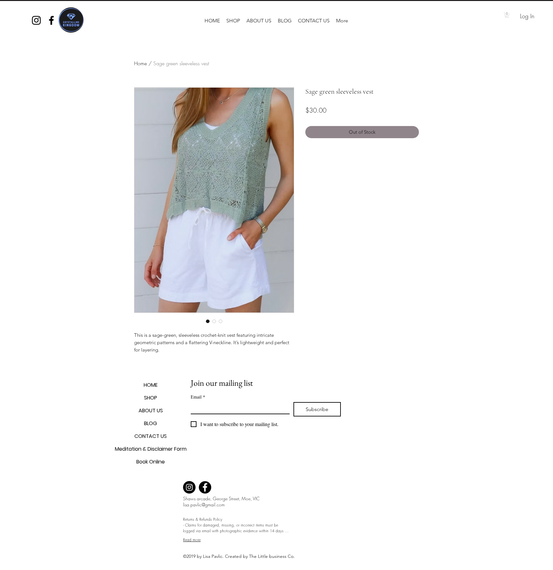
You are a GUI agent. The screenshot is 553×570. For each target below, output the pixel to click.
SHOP (150, 397)
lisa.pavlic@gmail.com (204, 505)
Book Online (150, 461)
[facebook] (51, 20)
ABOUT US (151, 410)
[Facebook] (205, 487)
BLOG (150, 423)
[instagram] (36, 20)
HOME (151, 385)
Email (198, 397)
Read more (192, 539)
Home (140, 63)
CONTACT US (150, 436)
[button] (233, 20)
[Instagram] (189, 487)
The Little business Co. (272, 556)
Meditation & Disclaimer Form (150, 449)
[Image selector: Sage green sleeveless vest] (207, 321)
